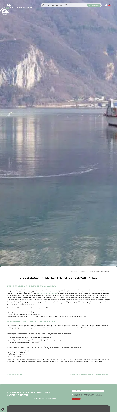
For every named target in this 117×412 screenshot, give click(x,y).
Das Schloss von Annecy (15, 374)
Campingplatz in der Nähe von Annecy (46, 293)
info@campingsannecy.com (16, 9)
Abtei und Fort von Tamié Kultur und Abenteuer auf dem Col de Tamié (89, 374)
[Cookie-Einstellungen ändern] (2, 409)
